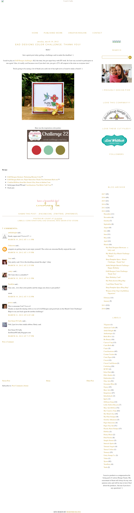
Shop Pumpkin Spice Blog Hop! (117, 287)
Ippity (106, 399)
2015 (104, 201)
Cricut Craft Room (110, 363)
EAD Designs (49, 221)
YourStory (107, 464)
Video (106, 458)
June (105, 234)
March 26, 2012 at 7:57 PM (21, 336)
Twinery (106, 452)
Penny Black (108, 434)
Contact (97, 33)
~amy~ (10, 271)
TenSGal (11, 284)
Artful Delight (109, 330)
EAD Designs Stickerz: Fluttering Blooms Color (24, 177)
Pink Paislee (108, 437)
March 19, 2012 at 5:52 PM (21, 296)
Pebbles (106, 431)
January (107, 301)
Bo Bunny (107, 339)
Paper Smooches (109, 422)
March (106, 244)
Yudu (105, 467)
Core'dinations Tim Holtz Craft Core (38, 185)
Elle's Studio (108, 375)
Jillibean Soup (109, 402)
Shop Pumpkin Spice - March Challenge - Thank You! (116, 260)
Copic (106, 348)
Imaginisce (107, 393)
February (107, 297)
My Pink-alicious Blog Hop (115, 280)
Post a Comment (8, 342)
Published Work (53, 33)
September (108, 224)
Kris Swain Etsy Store (67, 221)
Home (35, 33)
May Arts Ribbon (110, 408)
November (107, 217)
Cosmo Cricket (109, 354)
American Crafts (109, 327)
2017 (104, 194)
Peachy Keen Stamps (111, 428)
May (105, 237)
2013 (104, 207)
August (106, 227)
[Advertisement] (21, 361)
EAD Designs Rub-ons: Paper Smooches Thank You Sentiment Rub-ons (32, 179)
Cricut (106, 360)
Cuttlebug (107, 366)
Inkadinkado (108, 396)
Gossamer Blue (109, 384)
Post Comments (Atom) (20, 385)
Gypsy (106, 387)
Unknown (11, 245)
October (107, 220)
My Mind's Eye (109, 414)
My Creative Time (110, 411)
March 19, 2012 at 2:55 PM (21, 265)
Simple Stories (109, 440)
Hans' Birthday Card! (113, 277)
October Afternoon (110, 419)
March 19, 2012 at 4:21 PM (21, 278)
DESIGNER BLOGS (73, 512)
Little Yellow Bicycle (111, 405)
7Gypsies (107, 324)
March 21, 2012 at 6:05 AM (21, 315)
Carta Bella (108, 345)
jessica (10, 302)
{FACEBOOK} (45, 214)
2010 (104, 308)
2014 (104, 204)
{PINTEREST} (71, 214)
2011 (104, 305)
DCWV (106, 369)
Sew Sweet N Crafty (15, 321)
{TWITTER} (59, 214)
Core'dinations (34, 221)
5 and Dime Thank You (114, 284)
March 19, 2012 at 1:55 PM (21, 252)
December (107, 214)
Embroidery (108, 378)
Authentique (108, 333)
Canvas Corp (108, 342)
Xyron (106, 461)
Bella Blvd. (108, 336)
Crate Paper (108, 357)
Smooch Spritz (109, 443)
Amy (10, 258)
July (105, 231)
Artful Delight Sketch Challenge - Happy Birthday (118, 266)
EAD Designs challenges (23, 60)
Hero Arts (107, 390)
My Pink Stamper (110, 416)
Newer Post (6, 380)
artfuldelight (12, 232)
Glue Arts (107, 381)
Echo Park (107, 372)
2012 (104, 211)
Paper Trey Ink (109, 425)
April (106, 241)
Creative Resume (77, 33)
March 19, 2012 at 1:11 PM (21, 239)
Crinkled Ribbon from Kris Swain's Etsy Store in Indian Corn (28, 182)
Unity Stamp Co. (109, 455)
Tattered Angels (109, 446)
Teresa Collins (109, 449)
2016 (104, 197)
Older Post (90, 380)
